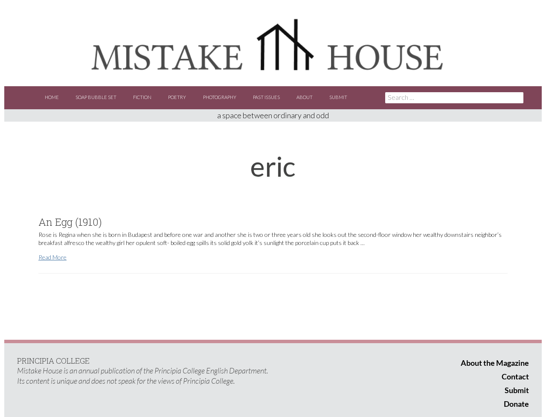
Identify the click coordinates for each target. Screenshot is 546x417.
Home (52, 97)
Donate (516, 403)
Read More (52, 257)
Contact (515, 376)
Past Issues (266, 97)
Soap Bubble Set (96, 97)
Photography (219, 97)
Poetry (177, 97)
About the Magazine (495, 362)
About (304, 97)
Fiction (142, 97)
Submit (338, 97)
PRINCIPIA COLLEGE (53, 361)
